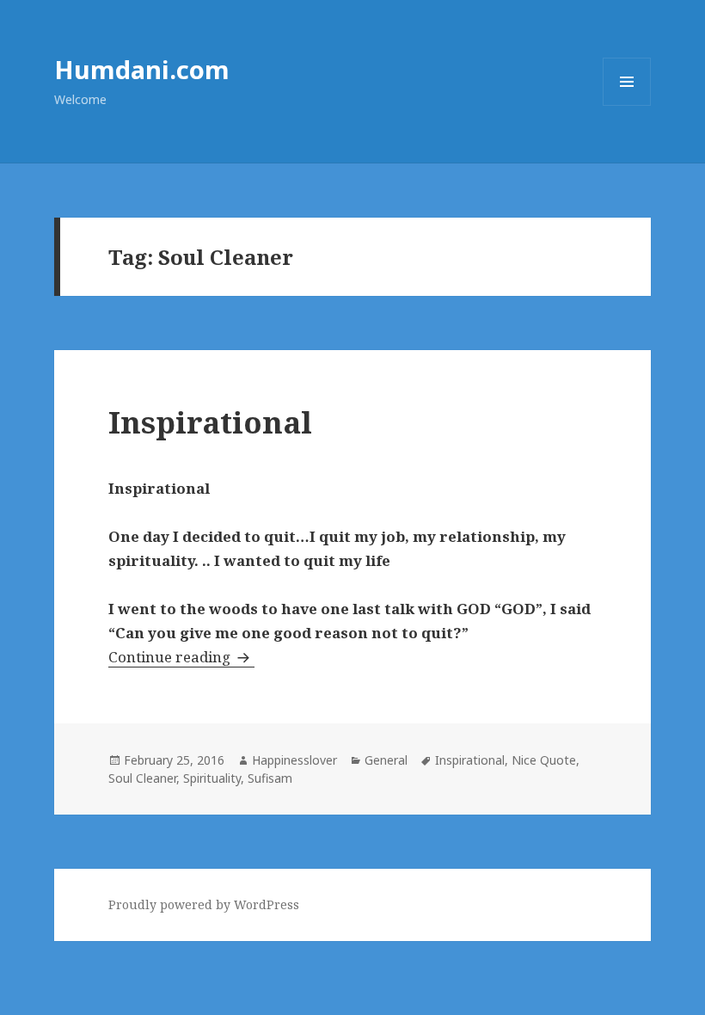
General (386, 760)
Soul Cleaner (142, 778)
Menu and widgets (627, 105)
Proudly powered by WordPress (203, 904)
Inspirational (210, 422)
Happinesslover (294, 760)
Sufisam (270, 778)
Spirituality (212, 778)
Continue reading (181, 657)
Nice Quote (544, 760)
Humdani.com (142, 69)
